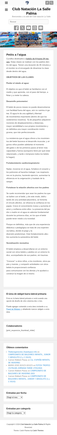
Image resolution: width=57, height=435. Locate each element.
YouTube (28, 28)
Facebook (16, 28)
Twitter (22, 28)
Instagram (34, 28)
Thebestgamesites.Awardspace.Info (22, 352)
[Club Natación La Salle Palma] (27, 3)
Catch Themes (38, 431)
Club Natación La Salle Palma (31, 11)
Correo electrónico (40, 28)
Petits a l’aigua (16, 54)
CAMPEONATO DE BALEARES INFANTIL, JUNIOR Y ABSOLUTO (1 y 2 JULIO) (29, 379)
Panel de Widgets (13, 309)
